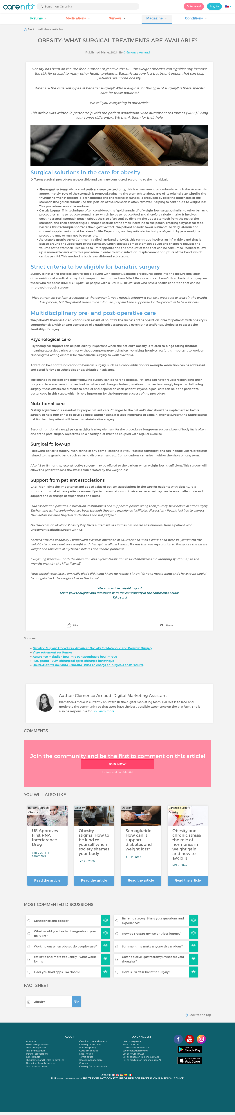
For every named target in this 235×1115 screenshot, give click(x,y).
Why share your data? (37, 1044)
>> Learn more (104, 711)
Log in (214, 6)
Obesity (39, 1002)
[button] (39, 19)
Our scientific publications (40, 1063)
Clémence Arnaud (137, 52)
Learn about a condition (136, 1047)
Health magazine (132, 1041)
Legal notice (86, 1053)
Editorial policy (87, 1047)
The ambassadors (35, 1050)
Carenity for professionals (93, 1066)
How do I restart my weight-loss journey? (152, 933)
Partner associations (37, 1053)
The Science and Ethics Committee (45, 1060)
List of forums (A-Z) (133, 1053)
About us (31, 1041)
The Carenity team (36, 1047)
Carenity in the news (90, 1044)
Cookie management (91, 1060)
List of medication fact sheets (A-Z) (142, 1060)
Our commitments (36, 1066)
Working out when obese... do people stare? (65, 946)
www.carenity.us (68, 1078)
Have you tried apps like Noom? (57, 972)
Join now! (194, 6)
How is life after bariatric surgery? (146, 972)
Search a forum (131, 1044)
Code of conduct (88, 1050)
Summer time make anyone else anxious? (152, 946)
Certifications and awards (93, 1041)
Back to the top (199, 1015)
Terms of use (86, 1056)
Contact (83, 1063)
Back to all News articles (45, 29)
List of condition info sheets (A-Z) (141, 1056)
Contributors (33, 1056)
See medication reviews (136, 1050)
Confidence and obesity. (51, 921)
